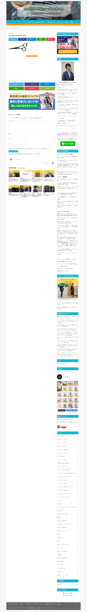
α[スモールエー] (67, 595)
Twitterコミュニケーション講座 (62, 22)
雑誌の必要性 (60, 561)
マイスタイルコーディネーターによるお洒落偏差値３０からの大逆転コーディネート (30, 607)
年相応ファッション (62, 530)
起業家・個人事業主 (62, 558)
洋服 (59, 541)
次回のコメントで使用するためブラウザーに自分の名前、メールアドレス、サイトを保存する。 (29, 148)
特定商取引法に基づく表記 (50, 604)
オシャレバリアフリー (62, 452)
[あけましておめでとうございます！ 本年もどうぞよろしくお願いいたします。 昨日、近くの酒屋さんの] (59, 389)
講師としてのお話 (62, 551)
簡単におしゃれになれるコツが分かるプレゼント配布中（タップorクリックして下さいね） (44, 24)
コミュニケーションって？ (63, 493)
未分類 (59, 537)
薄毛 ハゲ (60, 547)
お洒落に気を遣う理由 (63, 463)
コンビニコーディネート (63, 497)
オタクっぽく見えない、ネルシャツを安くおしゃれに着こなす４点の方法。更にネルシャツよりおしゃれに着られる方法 (67, 354)
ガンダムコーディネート (63, 466)
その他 (59, 503)
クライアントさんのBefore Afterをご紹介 (65, 337)
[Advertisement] (31, 69)
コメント (11, 120)
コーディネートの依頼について (65, 486)
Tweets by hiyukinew (61, 363)
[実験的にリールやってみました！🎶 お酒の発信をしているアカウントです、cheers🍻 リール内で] (65, 383)
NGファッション (61, 442)
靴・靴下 (59, 564)
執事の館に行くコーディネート (64, 524)
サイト (10, 143)
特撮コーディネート (62, 544)
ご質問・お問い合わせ (51, 22)
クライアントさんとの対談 (63, 469)
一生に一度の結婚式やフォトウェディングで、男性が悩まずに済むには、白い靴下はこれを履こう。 (67, 346)
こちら (69, 270)
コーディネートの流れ (62, 490)
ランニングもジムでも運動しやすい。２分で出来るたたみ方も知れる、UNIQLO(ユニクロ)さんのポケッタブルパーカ (67, 334)
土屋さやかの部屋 (68, 593)
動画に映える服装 (61, 520)
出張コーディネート (62, 513)
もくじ (19, 22)
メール (10, 138)
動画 (59, 517)
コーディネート (61, 483)
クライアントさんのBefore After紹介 (66, 473)
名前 (9, 133)
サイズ (59, 500)
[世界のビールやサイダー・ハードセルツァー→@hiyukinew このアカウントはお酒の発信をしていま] (59, 383)
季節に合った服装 (62, 527)
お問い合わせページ (29, 604)
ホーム (14, 22)
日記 (59, 534)
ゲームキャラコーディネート (64, 476)
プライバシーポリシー (39, 604)
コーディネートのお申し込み (28, 22)
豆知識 (59, 554)
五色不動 (59, 510)
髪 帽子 (60, 571)
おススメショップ (61, 459)
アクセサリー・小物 (62, 449)
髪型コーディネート (62, 575)
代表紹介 (72, 22)
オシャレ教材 (60, 456)
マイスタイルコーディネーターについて (66, 507)
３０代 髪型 (60, 435)
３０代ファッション (62, 439)
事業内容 (21, 604)
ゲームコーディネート (62, 480)
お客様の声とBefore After (40, 22)
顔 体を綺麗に (61, 568)
